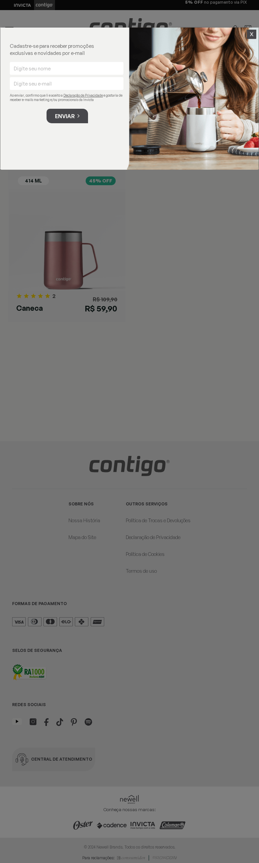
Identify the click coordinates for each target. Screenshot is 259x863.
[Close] (251, 34)
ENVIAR (65, 116)
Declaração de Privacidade (83, 95)
